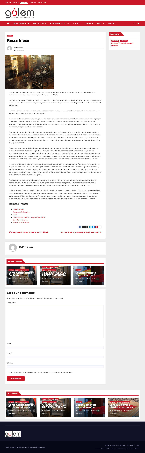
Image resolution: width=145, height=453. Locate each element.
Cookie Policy (131, 445)
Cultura (88, 23)
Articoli (9, 35)
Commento (11, 303)
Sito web (10, 363)
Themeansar (40, 447)
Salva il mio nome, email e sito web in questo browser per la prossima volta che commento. (41, 372)
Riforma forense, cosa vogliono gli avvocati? (80, 232)
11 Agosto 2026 (117, 411)
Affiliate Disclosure (115, 445)
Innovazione (39, 23)
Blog (124, 445)
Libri (56, 267)
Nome (9, 344)
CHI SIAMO (33, 2)
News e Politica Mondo (21, 270)
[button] (134, 23)
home (137, 445)
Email (9, 353)
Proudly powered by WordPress (14, 447)
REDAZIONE (42, 2)
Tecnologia (123, 40)
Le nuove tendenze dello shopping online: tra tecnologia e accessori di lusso (117, 449)
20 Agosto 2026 (16, 411)
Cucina (76, 23)
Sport (100, 23)
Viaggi (111, 23)
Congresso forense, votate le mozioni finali (29, 232)
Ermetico (19, 47)
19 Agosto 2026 (49, 411)
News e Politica (21, 23)
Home (107, 445)
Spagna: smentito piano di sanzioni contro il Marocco (85, 275)
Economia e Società (59, 23)
